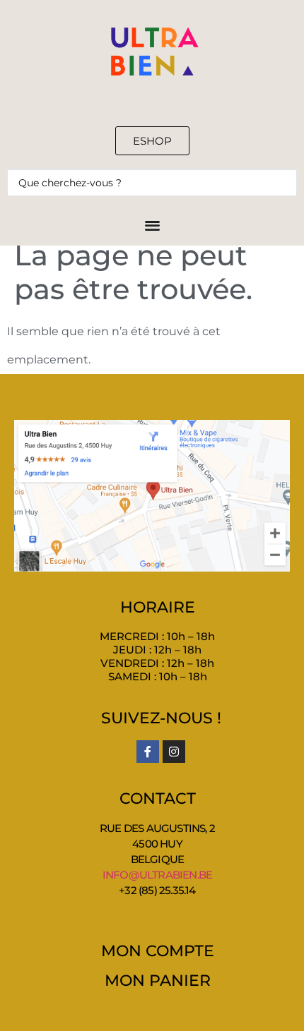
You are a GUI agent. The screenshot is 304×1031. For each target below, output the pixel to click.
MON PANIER (158, 980)
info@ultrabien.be (157, 874)
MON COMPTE (157, 950)
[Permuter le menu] (152, 225)
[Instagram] (174, 751)
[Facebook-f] (147, 751)
